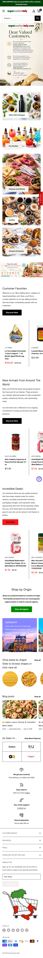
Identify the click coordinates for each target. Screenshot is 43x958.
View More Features (32, 738)
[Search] (38, 18)
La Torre (8, 348)
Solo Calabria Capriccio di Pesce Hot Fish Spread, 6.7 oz (15, 461)
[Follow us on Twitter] (8, 930)
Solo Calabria (10, 456)
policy (27, 793)
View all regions (21, 609)
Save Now (10, 522)
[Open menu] (3, 11)
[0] (38, 11)
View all (37, 660)
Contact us (21, 808)
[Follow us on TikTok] (26, 930)
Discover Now (12, 312)
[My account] (34, 11)
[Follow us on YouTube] (22, 930)
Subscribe (10, 884)
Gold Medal (9, 557)
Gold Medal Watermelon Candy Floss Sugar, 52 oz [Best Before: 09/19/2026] (15, 563)
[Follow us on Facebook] (4, 930)
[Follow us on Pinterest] (17, 930)
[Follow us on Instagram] (13, 930)
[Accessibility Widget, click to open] (39, 479)
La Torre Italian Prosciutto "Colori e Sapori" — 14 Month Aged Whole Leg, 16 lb (15, 355)
